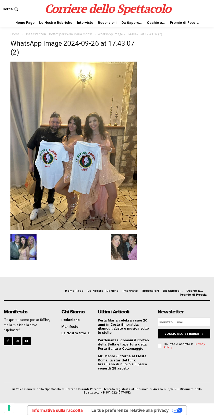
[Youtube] (26, 341)
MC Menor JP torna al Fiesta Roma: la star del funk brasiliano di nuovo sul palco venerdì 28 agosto (122, 362)
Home (15, 34)
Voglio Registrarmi (181, 334)
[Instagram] (17, 341)
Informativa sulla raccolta (57, 410)
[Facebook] (8, 341)
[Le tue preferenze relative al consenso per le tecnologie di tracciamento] (9, 408)
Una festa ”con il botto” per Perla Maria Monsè (59, 34)
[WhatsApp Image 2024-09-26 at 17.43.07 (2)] (73, 228)
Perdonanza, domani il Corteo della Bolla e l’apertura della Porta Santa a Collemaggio (123, 344)
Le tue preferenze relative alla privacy (130, 410)
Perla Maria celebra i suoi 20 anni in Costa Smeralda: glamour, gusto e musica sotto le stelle (123, 326)
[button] (11, 9)
